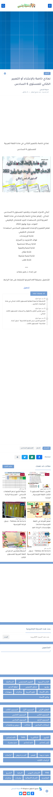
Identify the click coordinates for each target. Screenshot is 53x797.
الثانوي (46, 737)
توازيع (47, 687)
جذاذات (27, 725)
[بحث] (3, 6)
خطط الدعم (13, 687)
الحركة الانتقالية (31, 778)
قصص (33, 755)
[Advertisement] (26, 40)
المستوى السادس (27, 448)
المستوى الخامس (19, 715)
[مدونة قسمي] (26, 5)
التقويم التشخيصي (26, 682)
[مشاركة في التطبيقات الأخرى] (17, 457)
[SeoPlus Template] (40, 789)
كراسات (8, 755)
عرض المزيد (8, 466)
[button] (39, 457)
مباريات (18, 778)
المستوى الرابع (43, 720)
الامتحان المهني (34, 773)
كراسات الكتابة (43, 760)
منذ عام (21, 489)
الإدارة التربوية (43, 682)
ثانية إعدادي (28, 742)
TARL (23, 737)
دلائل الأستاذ (44, 692)
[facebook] (32, 793)
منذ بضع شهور (44, 489)
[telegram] (28, 793)
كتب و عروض (21, 755)
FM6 (47, 773)
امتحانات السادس (42, 725)
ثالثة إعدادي (11, 737)
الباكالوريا (34, 737)
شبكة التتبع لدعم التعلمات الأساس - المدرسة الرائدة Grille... (14, 495)
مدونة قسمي (16, 789)
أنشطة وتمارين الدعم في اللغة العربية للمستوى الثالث (15, 554)
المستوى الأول (28, 709)
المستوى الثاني (43, 715)
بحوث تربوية (44, 755)
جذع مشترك (12, 742)
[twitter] (20, 793)
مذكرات (19, 692)
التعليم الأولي (44, 709)
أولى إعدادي (44, 742)
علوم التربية (30, 692)
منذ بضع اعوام (39, 298)
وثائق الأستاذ (44, 697)
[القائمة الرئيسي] (50, 6)
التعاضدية (45, 778)
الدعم (47, 73)
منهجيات (8, 692)
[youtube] (24, 793)
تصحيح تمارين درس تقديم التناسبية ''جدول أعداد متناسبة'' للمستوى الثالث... (28, 322)
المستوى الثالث (12, 709)
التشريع (9, 773)
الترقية (19, 773)
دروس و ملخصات (12, 725)
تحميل (27, 288)
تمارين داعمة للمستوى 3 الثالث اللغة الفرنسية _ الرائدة (40, 495)
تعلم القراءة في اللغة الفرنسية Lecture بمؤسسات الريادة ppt (41, 524)
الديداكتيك (10, 682)
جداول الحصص (31, 687)
